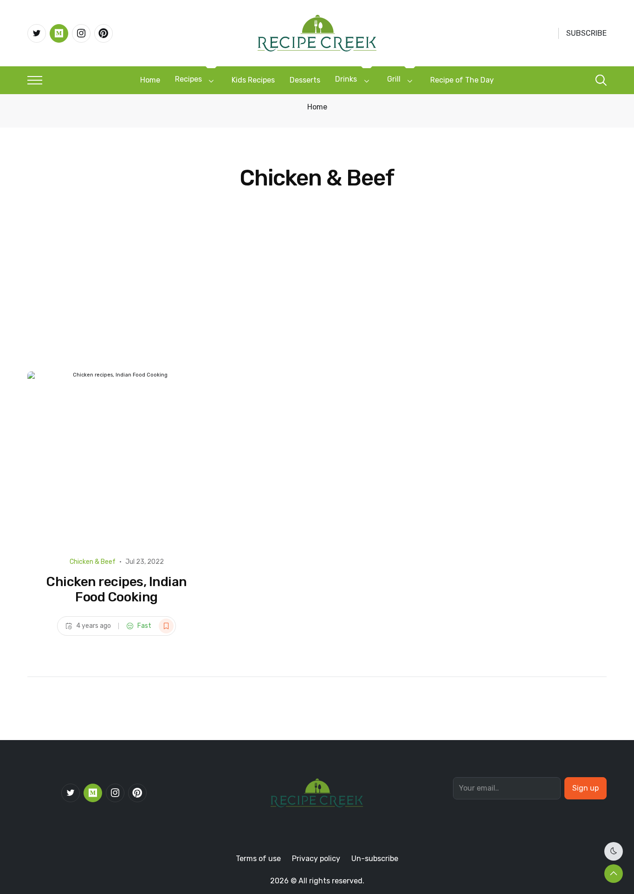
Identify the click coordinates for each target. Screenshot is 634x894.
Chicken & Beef (93, 562)
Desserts (305, 80)
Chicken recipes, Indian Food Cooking (116, 589)
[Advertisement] (317, 302)
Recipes (188, 79)
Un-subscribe (374, 858)
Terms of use (258, 858)
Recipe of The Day (462, 80)
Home (150, 80)
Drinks (346, 79)
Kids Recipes (253, 80)
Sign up (585, 788)
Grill (394, 79)
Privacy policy (316, 858)
